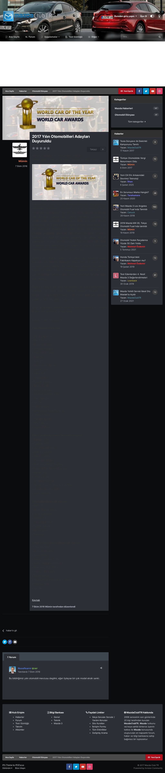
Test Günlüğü (75, 36)
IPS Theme (7, 765)
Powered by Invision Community (148, 768)
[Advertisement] (82, 63)
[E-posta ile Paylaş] (15, 642)
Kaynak (36, 600)
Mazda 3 (58, 723)
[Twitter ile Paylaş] (4, 642)
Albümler (19, 729)
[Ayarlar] (152, 16)
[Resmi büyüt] (69, 181)
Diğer (94, 36)
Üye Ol (143, 16)
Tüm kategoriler (136, 121)
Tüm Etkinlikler (99, 729)
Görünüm (6, 768)
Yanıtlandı (29, 671)
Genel (57, 717)
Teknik (57, 720)
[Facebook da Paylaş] (10, 642)
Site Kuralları (98, 723)
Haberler (19, 717)
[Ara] (160, 37)
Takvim (18, 726)
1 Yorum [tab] (11, 657)
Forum (31, 36)
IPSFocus (19, 765)
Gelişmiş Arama (99, 733)
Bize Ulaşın (20, 768)
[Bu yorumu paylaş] (101, 668)
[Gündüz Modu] (159, 16)
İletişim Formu (99, 726)
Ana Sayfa (13, 36)
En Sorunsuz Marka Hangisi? (134, 192)
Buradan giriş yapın (124, 16)
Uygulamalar (51, 36)
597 (36, 668)
